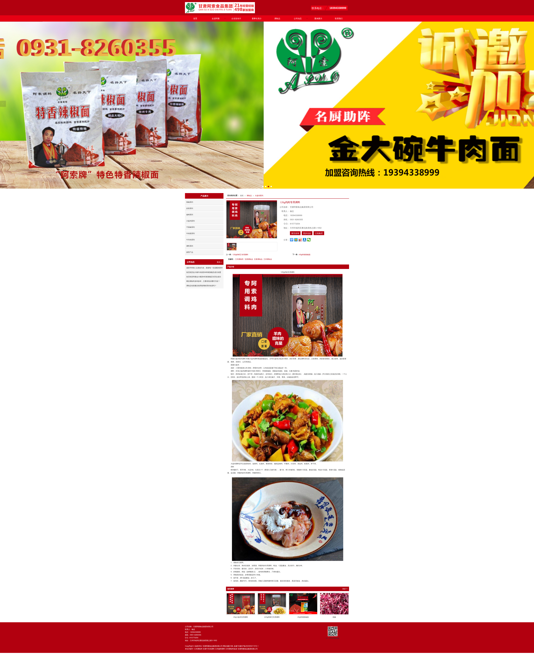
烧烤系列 (189, 214)
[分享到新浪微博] (300, 239)
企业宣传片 (236, 18)
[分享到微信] (309, 239)
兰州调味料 (239, 259)
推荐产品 (189, 252)
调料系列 (189, 246)
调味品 (277, 18)
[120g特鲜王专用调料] (272, 603)
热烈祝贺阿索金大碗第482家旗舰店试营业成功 (203, 276)
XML (232, 646)
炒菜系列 (189, 208)
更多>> (345, 589)
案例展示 (318, 18)
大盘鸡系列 (259, 195)
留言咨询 (295, 233)
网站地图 (226, 646)
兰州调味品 (268, 259)
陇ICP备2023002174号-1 (249, 646)
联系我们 (339, 18)
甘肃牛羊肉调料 (209, 648)
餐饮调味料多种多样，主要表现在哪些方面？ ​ (203, 281)
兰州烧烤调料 (220, 648)
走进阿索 (216, 18)
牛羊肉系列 (190, 239)
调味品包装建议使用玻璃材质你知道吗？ (201, 285)
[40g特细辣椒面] (303, 603)
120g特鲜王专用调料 (240, 254)
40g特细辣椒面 (304, 254)
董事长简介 (257, 18)
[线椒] (334, 603)
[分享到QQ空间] (296, 239)
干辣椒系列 (190, 227)
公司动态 (298, 18)
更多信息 (307, 233)
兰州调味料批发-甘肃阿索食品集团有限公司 (241, 648)
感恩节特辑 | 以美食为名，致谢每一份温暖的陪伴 (204, 267)
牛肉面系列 (190, 233)
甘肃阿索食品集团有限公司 (213, 646)
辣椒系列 (189, 202)
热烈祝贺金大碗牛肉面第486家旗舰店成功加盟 (203, 272)
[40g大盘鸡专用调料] (241, 603)
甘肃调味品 (249, 259)
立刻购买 (319, 233)
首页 (195, 18)
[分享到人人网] (304, 239)
